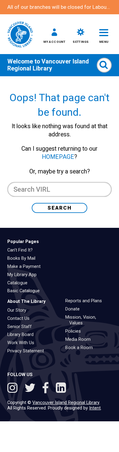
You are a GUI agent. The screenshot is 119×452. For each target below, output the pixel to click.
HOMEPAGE (58, 156)
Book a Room (81, 347)
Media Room (80, 339)
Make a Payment (26, 266)
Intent (95, 408)
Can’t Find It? (22, 250)
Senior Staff (21, 326)
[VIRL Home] (20, 35)
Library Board (22, 334)
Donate (74, 309)
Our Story (19, 310)
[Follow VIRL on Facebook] (47, 389)
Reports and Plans (85, 300)
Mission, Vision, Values (82, 320)
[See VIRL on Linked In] (61, 389)
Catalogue (19, 283)
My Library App (24, 274)
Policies (75, 331)
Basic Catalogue (25, 290)
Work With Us (22, 342)
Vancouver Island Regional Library (48, 65)
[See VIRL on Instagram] (13, 389)
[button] (54, 37)
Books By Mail (23, 258)
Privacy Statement (27, 351)
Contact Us (20, 318)
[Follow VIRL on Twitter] (31, 389)
